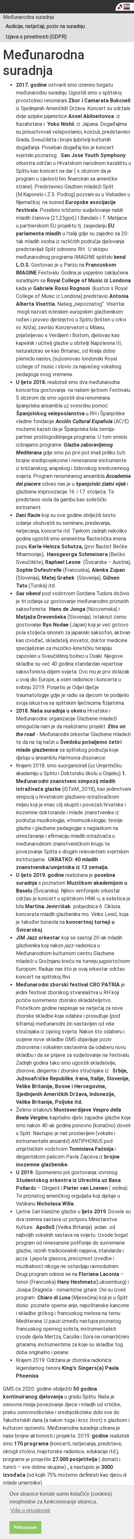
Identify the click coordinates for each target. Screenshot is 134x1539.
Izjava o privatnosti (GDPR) (36, 37)
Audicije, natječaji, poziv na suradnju (45, 26)
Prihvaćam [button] (25, 1527)
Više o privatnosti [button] (30, 1510)
